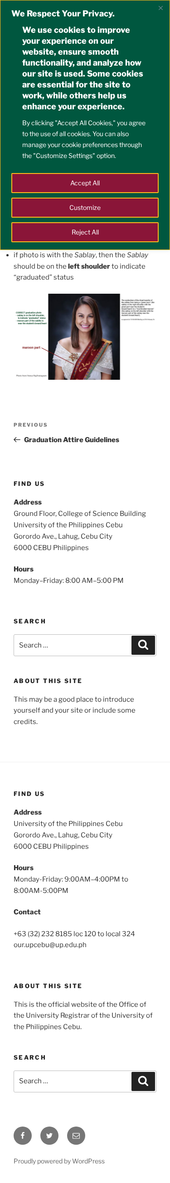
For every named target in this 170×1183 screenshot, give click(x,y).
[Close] (160, 7)
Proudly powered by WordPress (59, 1161)
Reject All (85, 232)
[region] (85, 125)
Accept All (85, 183)
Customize (85, 207)
